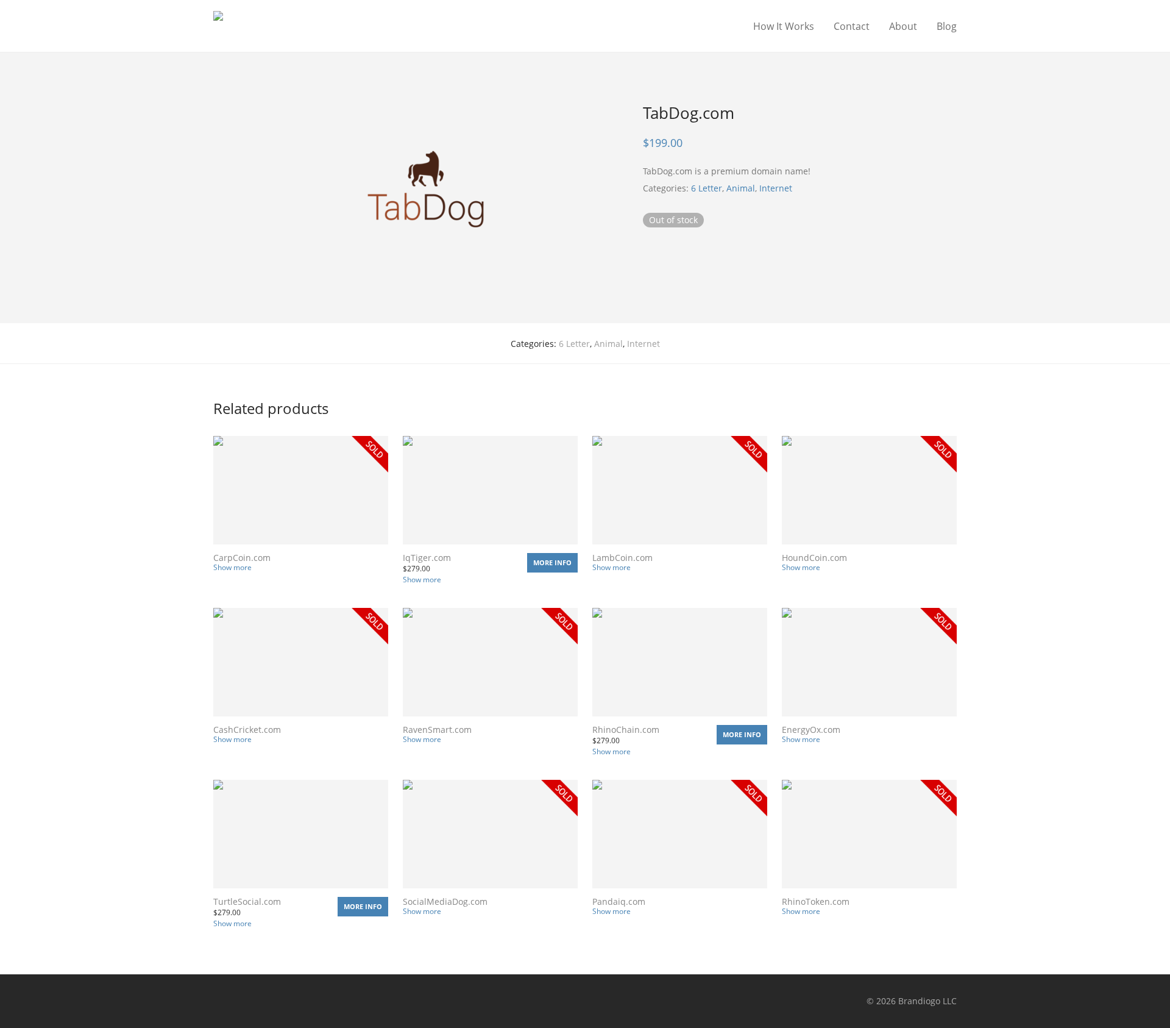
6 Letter (706, 188)
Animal (740, 188)
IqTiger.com (427, 557)
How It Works (783, 26)
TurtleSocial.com (247, 901)
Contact (852, 26)
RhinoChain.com (625, 729)
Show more (232, 567)
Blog (947, 26)
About (903, 26)
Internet (775, 188)
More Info (552, 562)
